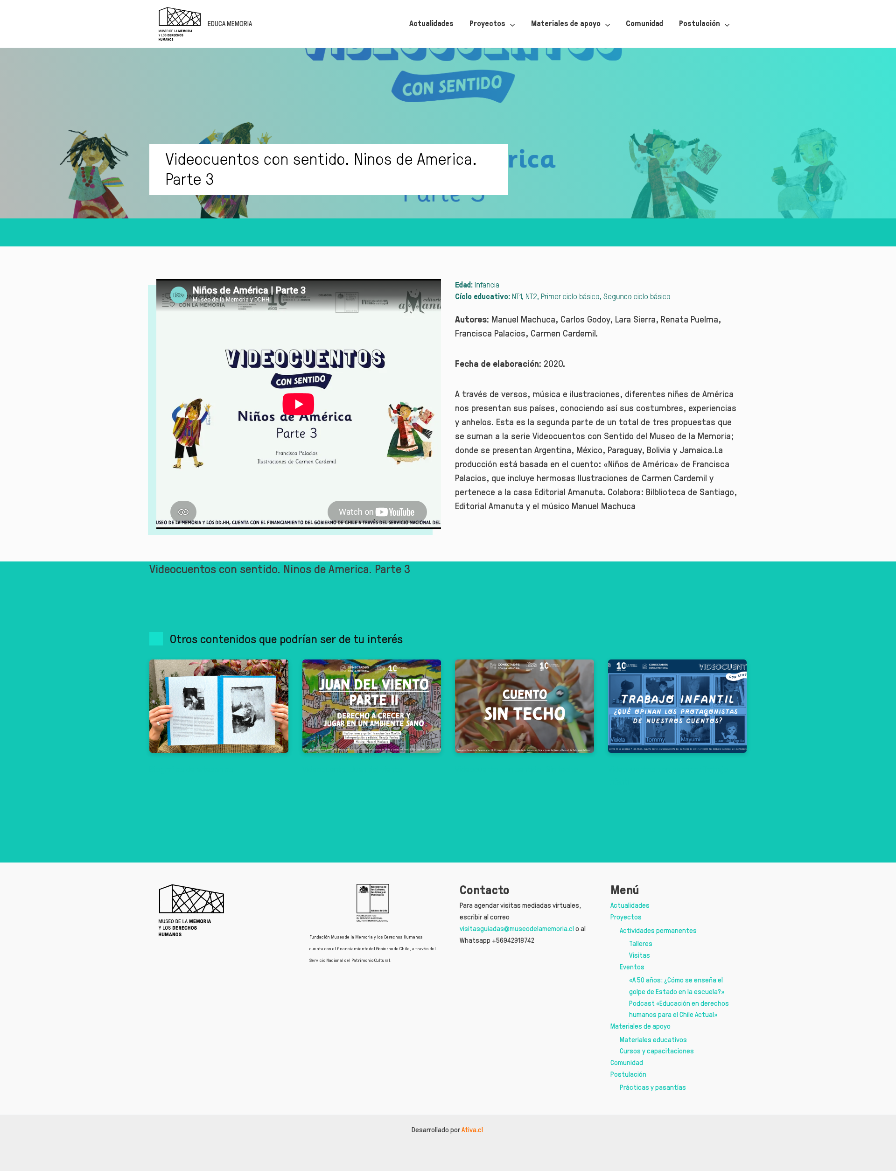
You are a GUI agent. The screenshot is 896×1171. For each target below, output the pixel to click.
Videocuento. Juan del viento (352, 769)
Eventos (632, 967)
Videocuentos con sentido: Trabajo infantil (668, 775)
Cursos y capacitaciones (657, 1051)
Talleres (640, 943)
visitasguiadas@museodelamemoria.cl (517, 928)
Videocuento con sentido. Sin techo (516, 769)
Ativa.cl (473, 1130)
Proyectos (626, 917)
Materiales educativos (653, 1040)
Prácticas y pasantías (653, 1087)
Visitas (639, 955)
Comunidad (626, 1062)
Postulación (628, 1074)
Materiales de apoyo (640, 1026)
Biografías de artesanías (191, 769)
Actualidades (630, 905)
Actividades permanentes (658, 930)
